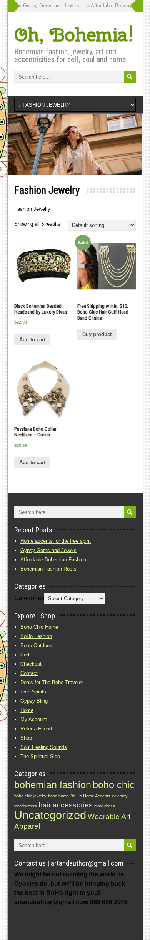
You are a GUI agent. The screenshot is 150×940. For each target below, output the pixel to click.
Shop (26, 738)
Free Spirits (33, 692)
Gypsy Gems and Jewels (48, 550)
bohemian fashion (52, 785)
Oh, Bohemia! (73, 34)
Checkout (31, 664)
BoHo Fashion (36, 636)
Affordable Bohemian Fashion (53, 559)
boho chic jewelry (30, 796)
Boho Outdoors (37, 645)
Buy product (97, 334)
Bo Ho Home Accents (90, 796)
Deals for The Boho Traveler (51, 682)
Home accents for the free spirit (55, 541)
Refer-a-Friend (36, 729)
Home (26, 710)
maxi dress (104, 806)
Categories (29, 598)
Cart (25, 655)
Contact (29, 673)
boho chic (114, 785)
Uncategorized (50, 815)
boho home (58, 796)
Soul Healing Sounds (43, 747)
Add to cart (32, 339)
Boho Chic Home (39, 627)
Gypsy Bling (34, 701)
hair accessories (65, 805)
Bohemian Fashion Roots (48, 569)
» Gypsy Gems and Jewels (45, 5)
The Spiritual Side (40, 756)
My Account (33, 719)
